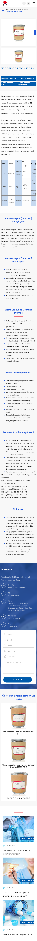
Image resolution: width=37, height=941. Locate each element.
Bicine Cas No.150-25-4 (14, 11)
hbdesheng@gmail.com (10, 78)
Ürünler (12, 9)
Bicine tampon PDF (9, 84)
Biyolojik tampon (23, 9)
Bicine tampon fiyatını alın (27, 84)
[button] (35, 32)
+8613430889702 (27, 78)
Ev (7, 9)
